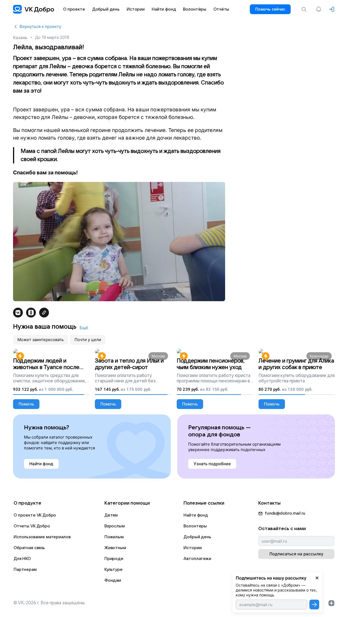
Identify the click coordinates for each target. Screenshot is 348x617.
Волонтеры (195, 526)
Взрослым (114, 526)
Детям (111, 515)
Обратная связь (29, 548)
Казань (20, 37)
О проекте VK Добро (35, 515)
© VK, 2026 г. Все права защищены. (49, 602)
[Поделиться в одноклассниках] (31, 312)
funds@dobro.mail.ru (285, 513)
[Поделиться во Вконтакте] (18, 312)
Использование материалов (42, 537)
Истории (192, 548)
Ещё (84, 327)
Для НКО (22, 558)
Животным (115, 548)
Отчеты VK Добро (32, 526)
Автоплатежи (197, 558)
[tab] (40, 340)
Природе (113, 558)
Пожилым (114, 537)
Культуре (113, 569)
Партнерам (25, 569)
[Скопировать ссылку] (44, 312)
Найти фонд (196, 515)
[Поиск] (305, 9)
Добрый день (197, 537)
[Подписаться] (314, 604)
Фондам (112, 580)
